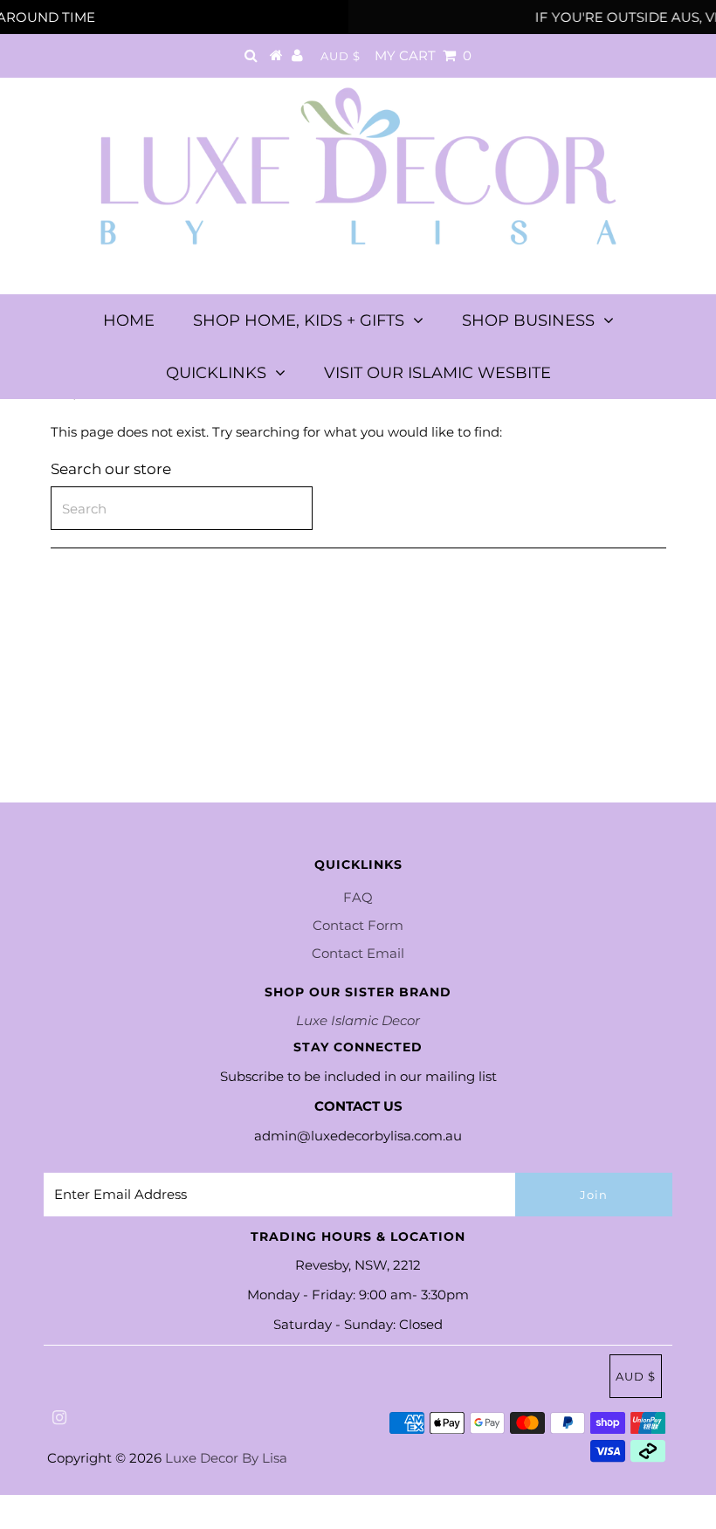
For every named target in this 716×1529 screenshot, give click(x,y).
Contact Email (358, 953)
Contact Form (358, 925)
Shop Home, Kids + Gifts (298, 320)
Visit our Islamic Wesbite (437, 372)
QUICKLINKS (216, 372)
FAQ (358, 897)
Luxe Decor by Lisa (226, 1458)
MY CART (423, 55)
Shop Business (528, 320)
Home (129, 320)
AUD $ (340, 56)
